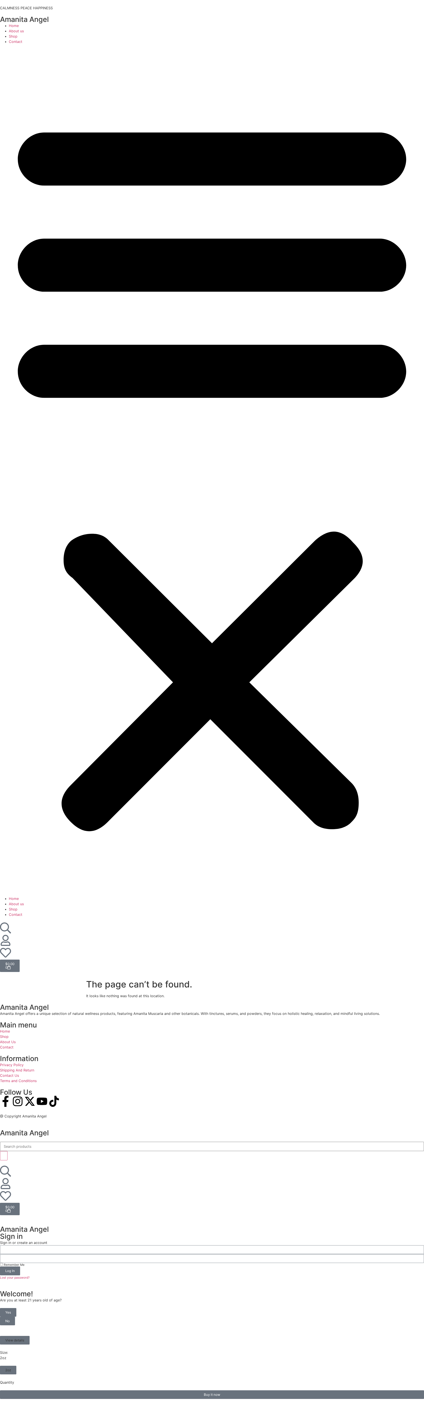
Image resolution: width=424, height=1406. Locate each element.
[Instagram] (17, 1101)
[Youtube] (41, 1101)
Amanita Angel (24, 19)
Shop (13, 36)
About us (16, 31)
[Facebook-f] (5, 1101)
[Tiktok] (54, 1101)
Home (14, 25)
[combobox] (212, 1146)
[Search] (4, 1155)
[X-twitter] (29, 1101)
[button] (212, 470)
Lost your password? (15, 1277)
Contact (15, 41)
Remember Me (14, 1264)
